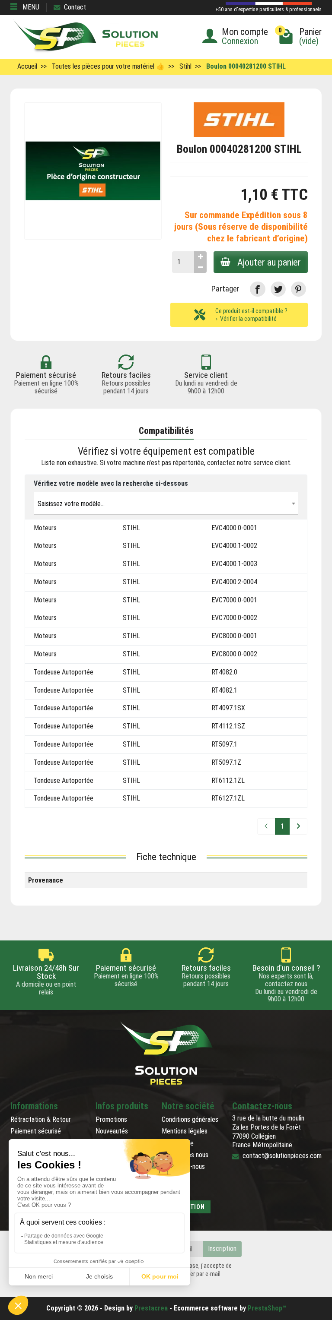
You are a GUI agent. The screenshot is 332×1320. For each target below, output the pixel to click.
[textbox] (166, 503)
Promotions (111, 1119)
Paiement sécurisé (35, 1131)
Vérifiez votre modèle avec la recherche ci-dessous (111, 483)
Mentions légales (185, 1131)
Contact (75, 7)
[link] (257, 289)
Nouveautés (112, 1131)
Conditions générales (190, 1119)
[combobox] (166, 503)
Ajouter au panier (269, 262)
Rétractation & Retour (40, 1119)
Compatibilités (166, 430)
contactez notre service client (248, 463)
